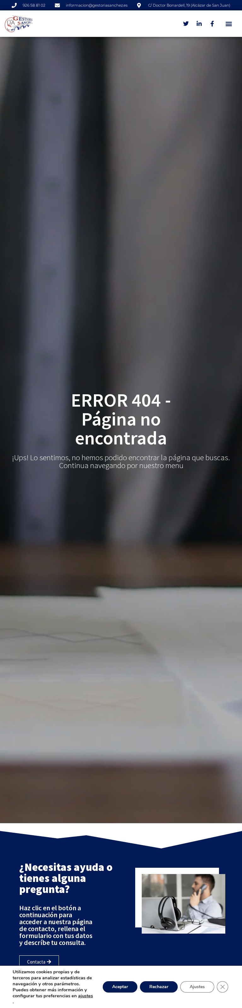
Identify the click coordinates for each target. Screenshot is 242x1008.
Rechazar (158, 987)
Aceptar (120, 987)
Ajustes (197, 987)
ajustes (85, 996)
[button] (229, 24)
